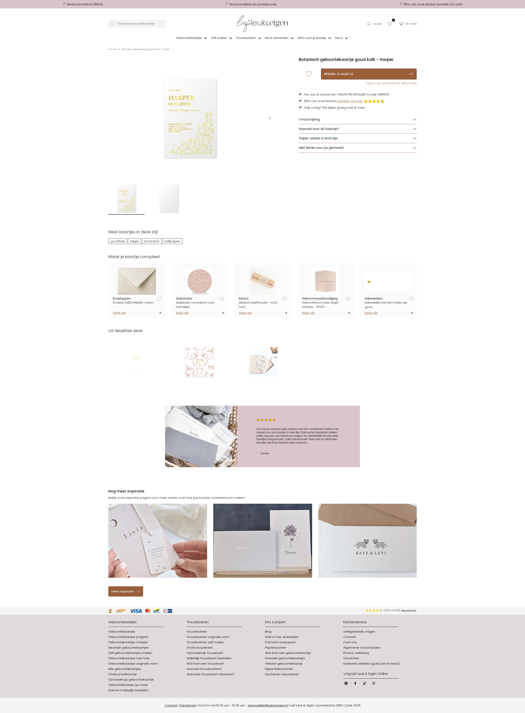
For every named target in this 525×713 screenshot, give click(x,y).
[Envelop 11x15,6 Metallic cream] (137, 281)
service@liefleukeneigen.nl (268, 705)
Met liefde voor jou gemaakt (321, 147)
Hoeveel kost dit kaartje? (319, 128)
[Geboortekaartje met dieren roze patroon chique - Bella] (199, 361)
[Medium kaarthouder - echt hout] (262, 281)
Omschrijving (309, 119)
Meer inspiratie (123, 591)
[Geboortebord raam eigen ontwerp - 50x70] (325, 281)
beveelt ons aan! (350, 101)
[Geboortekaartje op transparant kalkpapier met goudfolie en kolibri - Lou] (262, 361)
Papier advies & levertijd (318, 138)
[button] (375, 23)
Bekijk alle (119, 313)
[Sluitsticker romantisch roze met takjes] (200, 281)
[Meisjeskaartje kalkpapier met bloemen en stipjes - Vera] (136, 361)
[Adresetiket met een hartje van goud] (388, 281)
